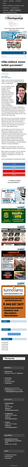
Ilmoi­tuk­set (11, 1)
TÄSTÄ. (23, 159)
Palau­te (4, 3)
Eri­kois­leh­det (6, 10)
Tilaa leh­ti (5, 1)
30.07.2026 (4, 349)
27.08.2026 (4, 342)
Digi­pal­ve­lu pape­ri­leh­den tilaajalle (10, 12)
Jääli (2, 77)
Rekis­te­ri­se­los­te (9, 456)
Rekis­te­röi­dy (17, 10)
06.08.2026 (4, 348)
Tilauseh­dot (8, 458)
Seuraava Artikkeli (13, 182)
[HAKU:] (14, 56)
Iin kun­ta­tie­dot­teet (15, 8)
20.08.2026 (4, 344)
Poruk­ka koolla (6, 8)
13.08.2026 (4, 346)
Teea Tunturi (4, 76)
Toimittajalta (7, 77)
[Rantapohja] (14, 21)
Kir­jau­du (12, 10)
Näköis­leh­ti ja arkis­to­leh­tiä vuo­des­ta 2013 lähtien (13, 5)
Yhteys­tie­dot (18, 1)
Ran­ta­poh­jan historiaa (10, 455)
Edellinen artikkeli (15, 180)
